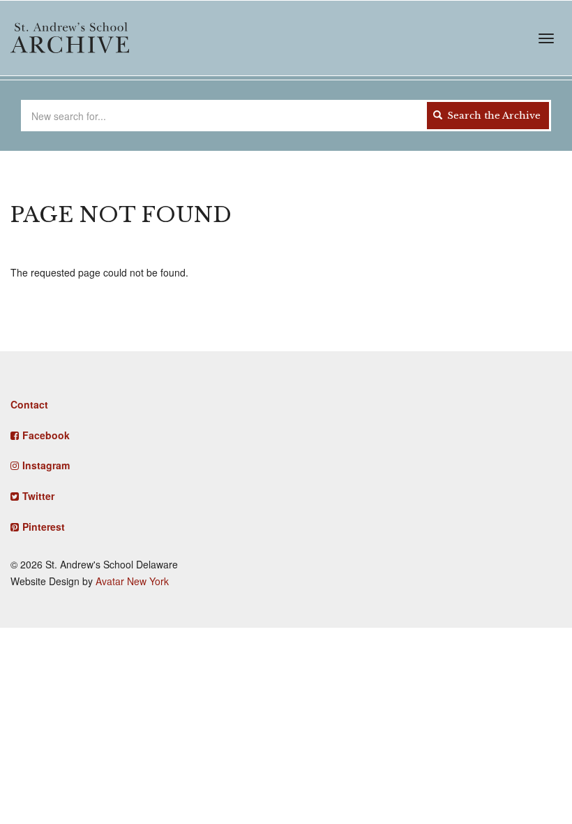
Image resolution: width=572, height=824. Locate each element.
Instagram (46, 465)
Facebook (46, 435)
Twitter (38, 496)
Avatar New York (132, 581)
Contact (29, 404)
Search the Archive (492, 116)
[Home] (69, 37)
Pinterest (43, 527)
